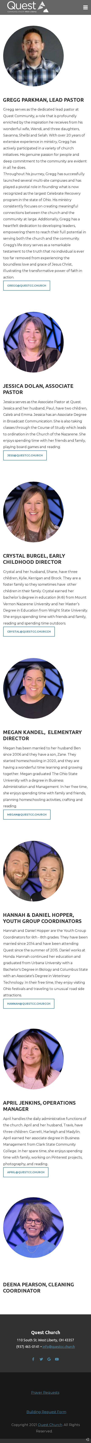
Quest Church (50, 1425)
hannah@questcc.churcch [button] (28, 1003)
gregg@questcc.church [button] (26, 285)
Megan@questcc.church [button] (27, 814)
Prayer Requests (45, 1393)
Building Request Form (46, 1412)
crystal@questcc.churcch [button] (29, 631)
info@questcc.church (59, 1347)
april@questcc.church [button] (25, 1172)
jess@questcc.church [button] (25, 455)
